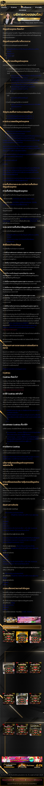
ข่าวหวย (14, 7)
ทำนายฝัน (38, 7)
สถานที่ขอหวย (26, 7)
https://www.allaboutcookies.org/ (13, 390)
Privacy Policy (19, 780)
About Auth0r (7, 780)
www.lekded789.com (32, 784)
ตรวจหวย (22, 10)
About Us (38, 780)
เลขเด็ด (4, 7)
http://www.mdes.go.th (10, 330)
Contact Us (30, 780)
